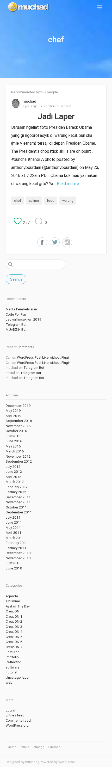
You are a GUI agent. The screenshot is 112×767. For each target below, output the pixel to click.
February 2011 (17, 543)
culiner (34, 200)
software (13, 667)
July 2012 (13, 466)
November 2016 (18, 426)
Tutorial (11, 672)
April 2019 (13, 416)
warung (67, 200)
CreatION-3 (14, 626)
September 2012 (19, 461)
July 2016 (13, 436)
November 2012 (18, 456)
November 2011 (18, 502)
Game (12, 747)
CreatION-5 (14, 637)
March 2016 (15, 451)
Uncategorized (17, 677)
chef (17, 200)
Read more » (68, 183)
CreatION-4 (14, 631)
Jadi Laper (56, 116)
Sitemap (54, 747)
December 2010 (18, 553)
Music (25, 747)
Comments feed (18, 720)
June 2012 (14, 471)
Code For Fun (16, 314)
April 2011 (13, 532)
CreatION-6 (14, 642)
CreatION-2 (14, 621)
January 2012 (16, 492)
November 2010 (18, 558)
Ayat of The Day (18, 606)
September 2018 (19, 421)
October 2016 (16, 431)
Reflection (49, 106)
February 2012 (17, 487)
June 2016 (14, 441)
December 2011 (18, 497)
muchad (29, 101)
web (9, 682)
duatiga (38, 747)
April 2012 (13, 477)
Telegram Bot (16, 324)
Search (16, 279)
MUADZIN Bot (16, 329)
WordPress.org (17, 725)
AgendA (12, 596)
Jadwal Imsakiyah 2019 (23, 319)
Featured (13, 652)
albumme (13, 601)
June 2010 (14, 568)
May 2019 (13, 410)
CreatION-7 (14, 647)
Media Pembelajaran (21, 309)
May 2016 (13, 446)
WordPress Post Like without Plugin (44, 357)
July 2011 (13, 517)
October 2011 (16, 507)
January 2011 (16, 548)
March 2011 (15, 538)
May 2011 (13, 527)
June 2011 (14, 522)
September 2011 (19, 512)
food (50, 200)
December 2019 (18, 405)
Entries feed (15, 715)
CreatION (12, 611)
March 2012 (15, 482)
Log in (10, 710)
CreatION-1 (14, 616)
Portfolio (12, 657)
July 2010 (13, 563)
